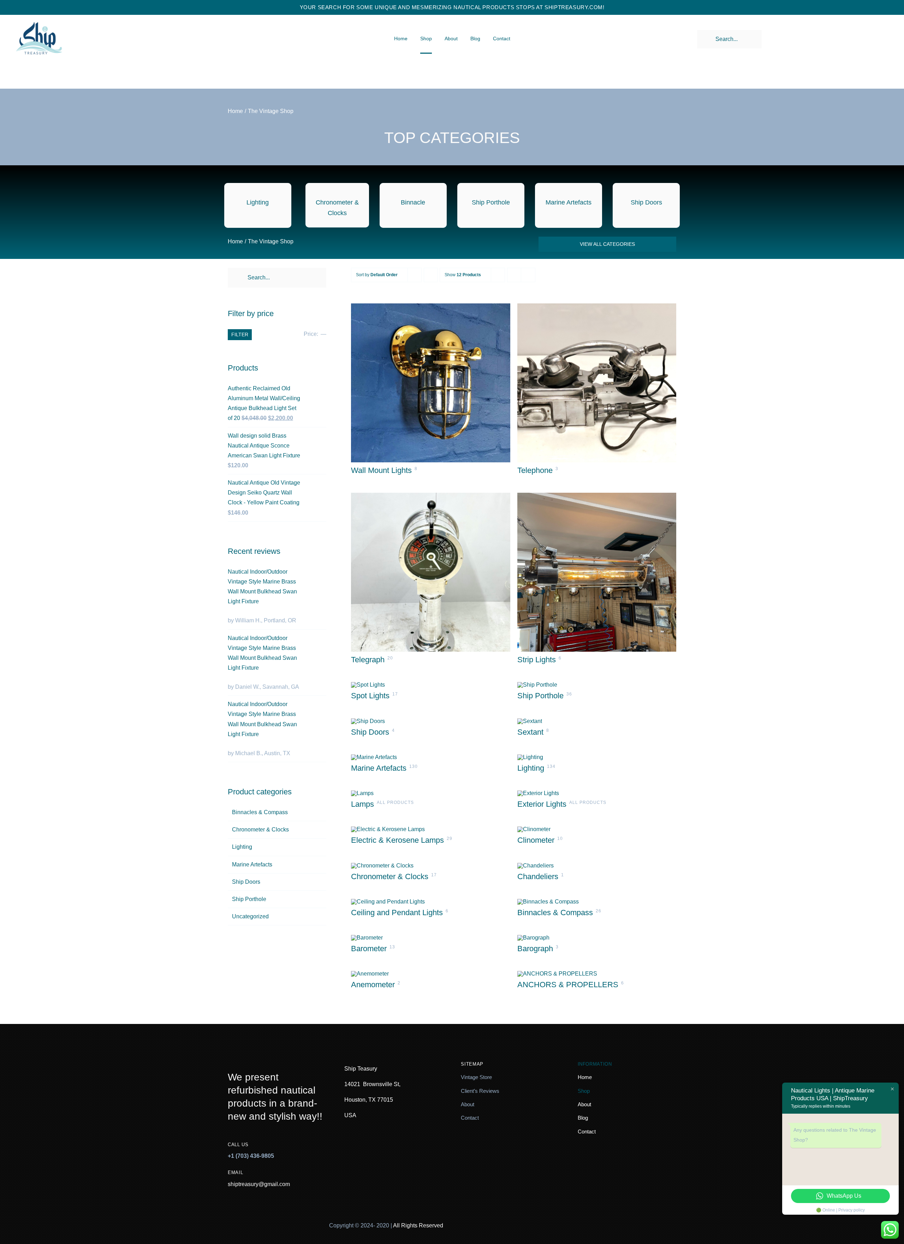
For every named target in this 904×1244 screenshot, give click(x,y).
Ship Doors (246, 882)
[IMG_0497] (367, 938)
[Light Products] (530, 757)
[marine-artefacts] (374, 757)
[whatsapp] (670, 1220)
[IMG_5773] (596, 306)
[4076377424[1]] (538, 793)
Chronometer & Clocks (260, 830)
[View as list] (528, 275)
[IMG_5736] (548, 902)
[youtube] (634, 1220)
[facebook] (580, 1220)
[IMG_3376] (388, 829)
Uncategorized (250, 916)
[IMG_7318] (430, 495)
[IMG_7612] (557, 974)
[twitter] (598, 1220)
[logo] (39, 16)
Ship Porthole (249, 899)
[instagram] (562, 1220)
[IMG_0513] (362, 793)
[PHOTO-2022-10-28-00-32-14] (368, 685)
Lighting (242, 847)
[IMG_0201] (533, 938)
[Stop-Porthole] (537, 685)
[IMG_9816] (535, 866)
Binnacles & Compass (260, 812)
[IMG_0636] (529, 721)
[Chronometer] (382, 866)
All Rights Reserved (418, 1225)
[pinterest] (616, 1220)
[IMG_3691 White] (368, 721)
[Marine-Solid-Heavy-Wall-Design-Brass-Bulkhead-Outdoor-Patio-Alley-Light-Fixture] (430, 306)
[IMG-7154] (388, 902)
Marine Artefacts (252, 864)
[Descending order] (431, 275)
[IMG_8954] (370, 974)
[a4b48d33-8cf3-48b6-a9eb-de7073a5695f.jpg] (596, 495)
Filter (239, 334)
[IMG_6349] (534, 829)
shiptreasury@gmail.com (259, 1184)
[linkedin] (652, 1220)
